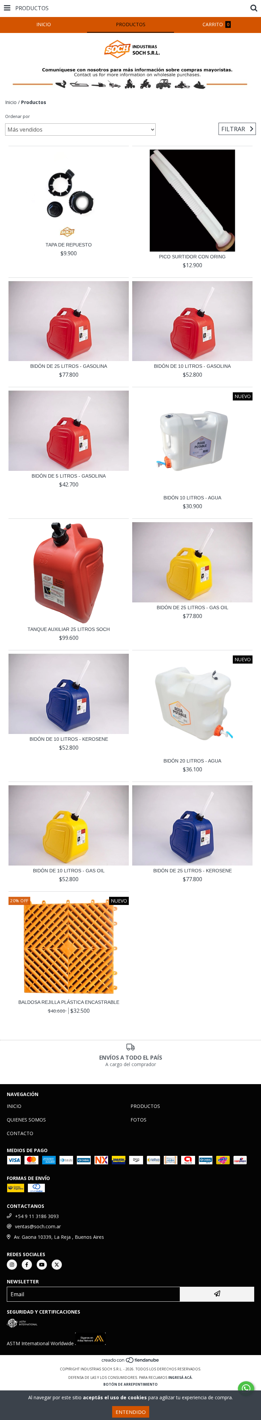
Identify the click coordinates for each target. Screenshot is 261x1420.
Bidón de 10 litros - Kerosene (69, 739)
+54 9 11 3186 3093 (37, 1216)
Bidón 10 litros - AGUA (192, 497)
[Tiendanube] (130, 1362)
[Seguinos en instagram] (12, 1265)
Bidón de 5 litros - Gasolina (69, 476)
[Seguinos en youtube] (42, 1265)
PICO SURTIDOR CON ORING (192, 256)
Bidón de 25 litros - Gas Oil (192, 607)
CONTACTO (20, 1133)
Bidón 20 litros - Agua (192, 761)
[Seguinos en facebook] (27, 1265)
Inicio (11, 102)
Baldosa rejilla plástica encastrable (68, 1002)
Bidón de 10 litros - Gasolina (192, 366)
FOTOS (138, 1119)
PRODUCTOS (145, 1106)
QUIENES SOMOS (26, 1119)
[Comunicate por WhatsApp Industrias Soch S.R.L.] (246, 1388)
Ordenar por (17, 116)
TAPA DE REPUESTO (69, 244)
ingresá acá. (180, 1377)
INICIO (14, 1106)
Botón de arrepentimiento (130, 1384)
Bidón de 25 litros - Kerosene (192, 870)
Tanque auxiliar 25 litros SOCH (69, 629)
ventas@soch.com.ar (38, 1226)
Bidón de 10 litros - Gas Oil (69, 870)
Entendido (131, 1411)
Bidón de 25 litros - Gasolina (68, 366)
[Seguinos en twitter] (57, 1265)
